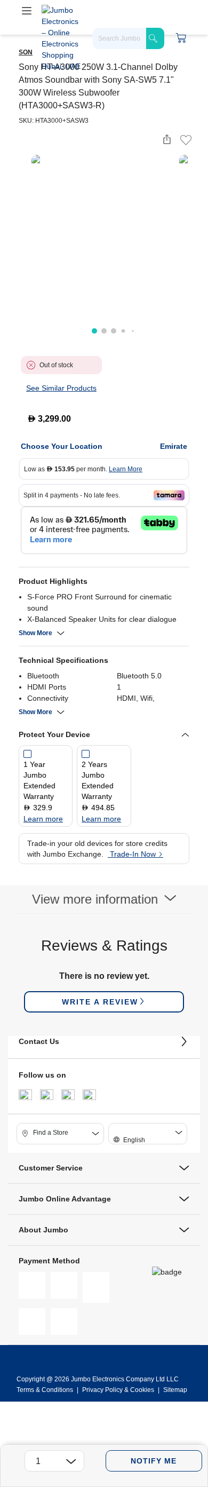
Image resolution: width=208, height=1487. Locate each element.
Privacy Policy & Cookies (118, 1390)
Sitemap (175, 1390)
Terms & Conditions (46, 1390)
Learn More (125, 469)
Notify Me (154, 1461)
